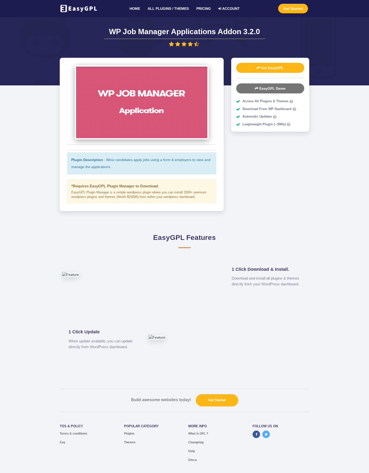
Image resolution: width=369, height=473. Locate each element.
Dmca (192, 460)
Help (191, 451)
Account (230, 9)
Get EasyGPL (272, 68)
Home (135, 9)
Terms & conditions (73, 433)
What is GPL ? (198, 433)
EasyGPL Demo (272, 88)
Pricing (203, 9)
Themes (130, 442)
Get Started (293, 9)
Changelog (196, 442)
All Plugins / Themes (168, 9)
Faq (62, 442)
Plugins (129, 433)
